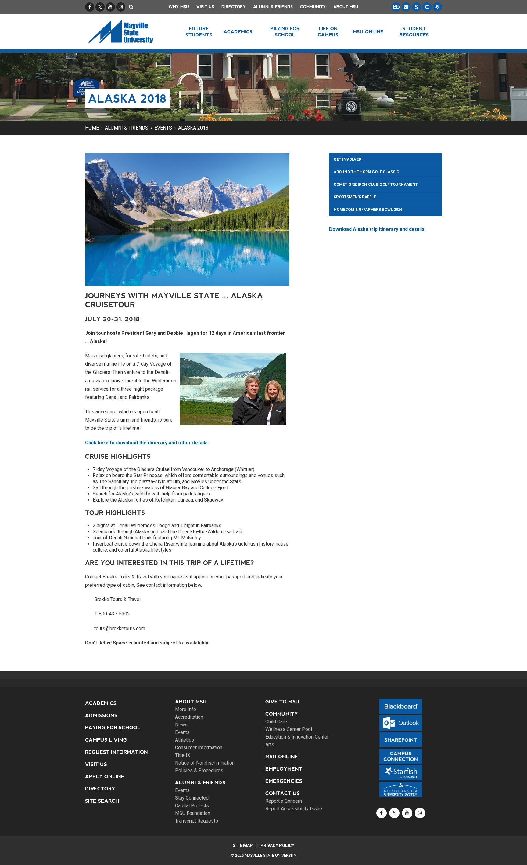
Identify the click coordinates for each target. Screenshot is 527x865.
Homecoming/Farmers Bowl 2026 (368, 209)
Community (313, 7)
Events (163, 128)
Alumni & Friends (273, 7)
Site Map (243, 845)
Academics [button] (238, 31)
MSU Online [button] (368, 31)
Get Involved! (348, 159)
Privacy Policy (277, 845)
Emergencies (283, 781)
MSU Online (281, 757)
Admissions (101, 715)
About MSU (345, 7)
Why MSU (179, 7)
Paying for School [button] (285, 31)
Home (92, 128)
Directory (233, 7)
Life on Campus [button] (328, 31)
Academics (101, 703)
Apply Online (104, 776)
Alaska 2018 (193, 128)
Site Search (102, 801)
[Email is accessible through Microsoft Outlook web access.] (406, 7)
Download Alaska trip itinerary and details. (377, 229)
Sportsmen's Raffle (355, 197)
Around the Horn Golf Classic (366, 172)
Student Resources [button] (414, 31)
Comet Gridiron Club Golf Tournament (376, 184)
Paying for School (113, 728)
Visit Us (205, 7)
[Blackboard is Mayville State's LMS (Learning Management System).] (395, 7)
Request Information (116, 752)
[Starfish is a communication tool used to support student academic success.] (437, 7)
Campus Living (106, 740)
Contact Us (282, 793)
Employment (283, 769)
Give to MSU (282, 702)
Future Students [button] (198, 31)
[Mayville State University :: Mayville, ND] (128, 31)
